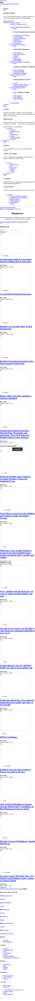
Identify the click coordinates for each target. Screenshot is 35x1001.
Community (6, 173)
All (1, 222)
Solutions (5, 8)
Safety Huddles (18, 60)
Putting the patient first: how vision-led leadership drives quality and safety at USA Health (17, 702)
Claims (15, 57)
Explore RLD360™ (8, 21)
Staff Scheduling (18, 41)
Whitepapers (21, 222)
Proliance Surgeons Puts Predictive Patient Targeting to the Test (15, 770)
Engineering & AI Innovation (11, 957)
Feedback (16, 56)
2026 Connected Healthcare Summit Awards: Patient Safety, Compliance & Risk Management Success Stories (17, 806)
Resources (6, 140)
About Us (6, 948)
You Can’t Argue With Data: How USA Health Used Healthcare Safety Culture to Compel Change (17, 878)
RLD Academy (7, 977)
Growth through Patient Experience (15, 294)
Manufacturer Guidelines (20, 73)
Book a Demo (12, 207)
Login (6, 207)
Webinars (15, 222)
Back (4, 10)
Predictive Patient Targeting (21, 84)
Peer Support (17, 43)
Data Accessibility (18, 99)
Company (6, 104)
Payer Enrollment (18, 37)
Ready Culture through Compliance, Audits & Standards (16, 397)
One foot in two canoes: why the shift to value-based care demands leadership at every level (17, 630)
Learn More (17, 449)
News (5, 951)
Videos (26, 222)
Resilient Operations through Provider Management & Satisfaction (17, 362)
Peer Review (17, 40)
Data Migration (18, 95)
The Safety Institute (8, 956)
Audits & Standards (19, 71)
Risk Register (17, 59)
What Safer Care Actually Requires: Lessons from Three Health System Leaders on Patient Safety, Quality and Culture (17, 554)
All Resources (7, 964)
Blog (3, 222)
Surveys (16, 83)
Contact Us (6, 987)
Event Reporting (18, 52)
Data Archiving (18, 97)
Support (2, 207)
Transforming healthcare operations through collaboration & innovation (16, 260)
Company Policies (8, 991)
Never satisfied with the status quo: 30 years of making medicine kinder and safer (16, 593)
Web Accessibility (8, 994)
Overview (9, 128)
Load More (3, 887)
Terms (5, 993)
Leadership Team (8, 950)
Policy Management (19, 70)
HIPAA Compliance (8, 737)
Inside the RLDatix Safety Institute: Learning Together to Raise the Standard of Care (15, 478)
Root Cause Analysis (19, 54)
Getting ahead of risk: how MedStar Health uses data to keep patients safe (16, 666)
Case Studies (8, 222)
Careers (5, 954)
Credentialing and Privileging (21, 35)
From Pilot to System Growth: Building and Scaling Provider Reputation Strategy (17, 515)
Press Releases (7, 953)
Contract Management (19, 38)
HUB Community (8, 975)
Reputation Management (20, 86)
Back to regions (9, 933)
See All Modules (7, 942)
